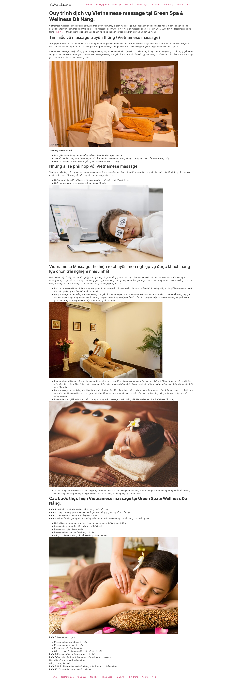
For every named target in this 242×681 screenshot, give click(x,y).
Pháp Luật (142, 4)
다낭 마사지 (60, 32)
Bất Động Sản (102, 4)
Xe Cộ (180, 4)
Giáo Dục (116, 4)
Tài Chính (154, 4)
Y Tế (189, 4)
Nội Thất (129, 4)
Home (89, 4)
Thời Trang (168, 4)
